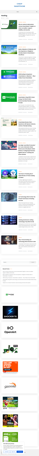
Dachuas (25, 39)
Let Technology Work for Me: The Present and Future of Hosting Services (27, 198)
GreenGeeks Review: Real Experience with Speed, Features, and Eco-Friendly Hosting (27, 124)
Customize (7, 451)
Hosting (24, 22)
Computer (20, 22)
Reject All (13, 451)
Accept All (20, 451)
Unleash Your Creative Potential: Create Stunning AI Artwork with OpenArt (16, 282)
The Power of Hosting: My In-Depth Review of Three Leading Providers (27, 175)
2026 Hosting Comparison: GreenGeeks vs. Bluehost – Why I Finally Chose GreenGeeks (26, 76)
